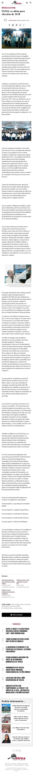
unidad (20, 608)
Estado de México (15, 604)
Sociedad (7, 763)
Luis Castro (13, 606)
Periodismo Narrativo (19, 765)
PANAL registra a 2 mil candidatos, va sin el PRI (23, 581)
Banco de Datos (8, 765)
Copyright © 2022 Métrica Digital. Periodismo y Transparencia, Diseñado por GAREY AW (15, 768)
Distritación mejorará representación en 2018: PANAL (8, 581)
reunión (16, 608)
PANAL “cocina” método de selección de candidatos (8, 591)
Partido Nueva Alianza (7, 608)
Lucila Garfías (5, 606)
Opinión (27, 765)
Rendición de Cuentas (22, 763)
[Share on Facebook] (9, 25)
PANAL (18, 606)
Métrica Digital (13, 20)
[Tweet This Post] (13, 25)
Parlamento (13, 763)
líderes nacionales (26, 604)
